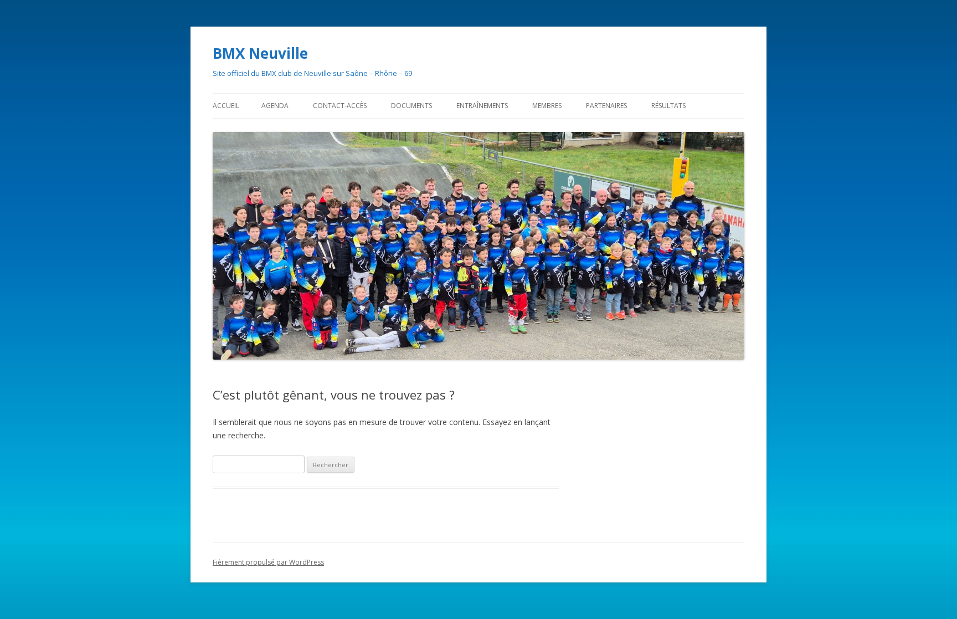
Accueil (226, 105)
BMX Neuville (260, 53)
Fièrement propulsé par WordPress (268, 562)
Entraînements (482, 105)
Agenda (275, 105)
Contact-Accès (340, 105)
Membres (547, 105)
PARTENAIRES (606, 105)
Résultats (668, 105)
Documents (411, 105)
